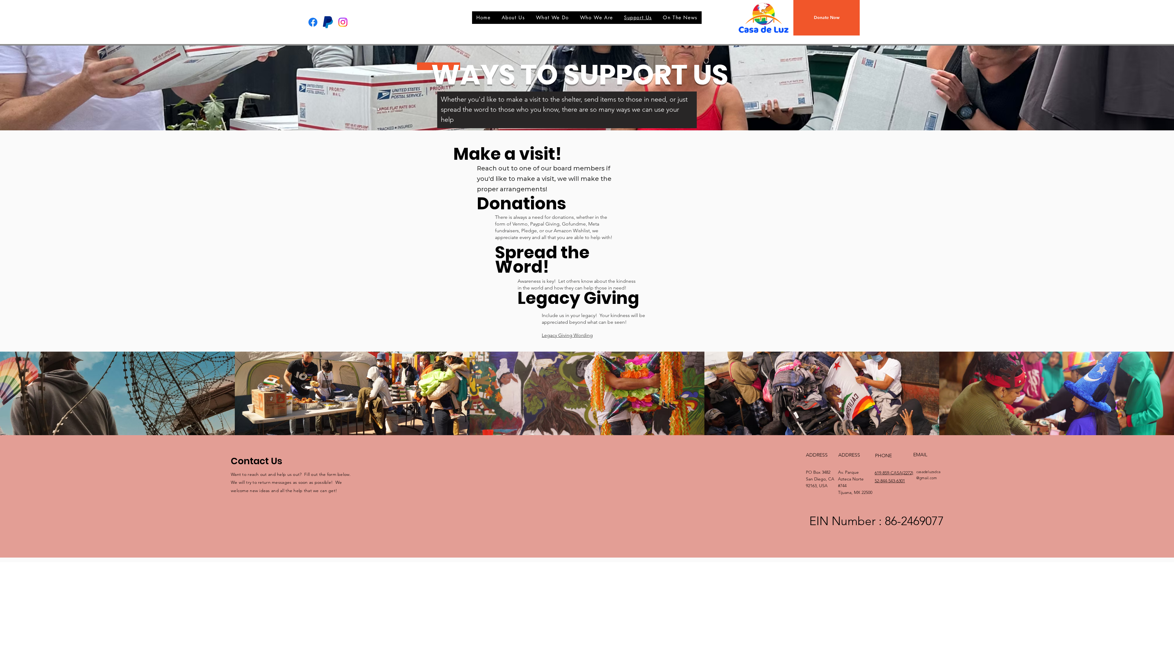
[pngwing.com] (328, 22)
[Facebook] (313, 22)
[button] (826, 17)
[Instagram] (343, 22)
